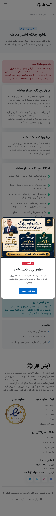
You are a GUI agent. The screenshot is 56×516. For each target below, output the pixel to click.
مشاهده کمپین (28, 291)
